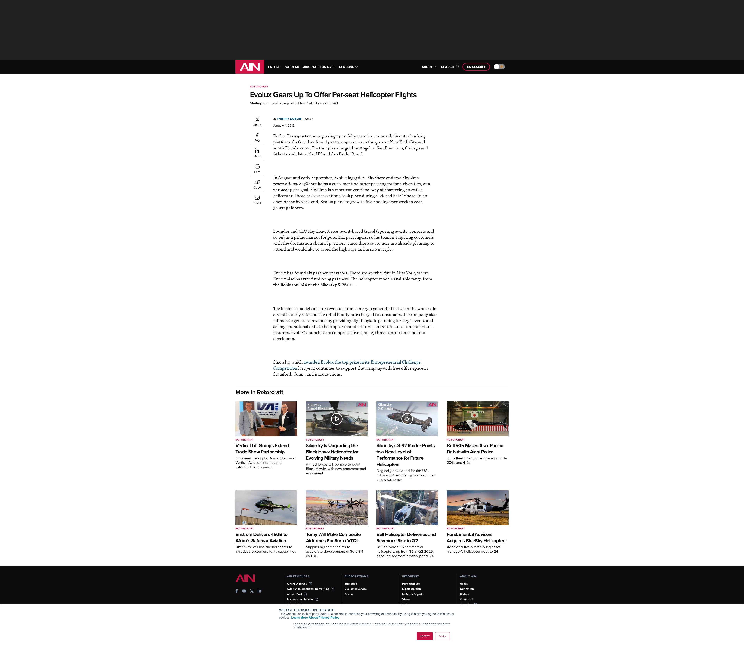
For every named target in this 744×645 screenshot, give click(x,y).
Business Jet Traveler (300, 599)
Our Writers (467, 589)
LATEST (274, 67)
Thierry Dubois (289, 119)
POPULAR (291, 67)
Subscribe (476, 66)
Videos (406, 599)
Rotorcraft (259, 86)
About (464, 583)
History (464, 594)
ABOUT (427, 67)
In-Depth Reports (412, 594)
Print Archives (411, 583)
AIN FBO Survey (297, 583)
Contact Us (467, 599)
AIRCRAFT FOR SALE (319, 67)
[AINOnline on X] (252, 591)
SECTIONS (346, 67)
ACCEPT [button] (425, 636)
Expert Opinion (411, 589)
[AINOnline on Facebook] (236, 591)
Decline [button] (442, 636)
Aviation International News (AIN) (308, 589)
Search (447, 67)
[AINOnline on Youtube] (244, 591)
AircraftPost (294, 594)
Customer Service (356, 589)
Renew (349, 594)
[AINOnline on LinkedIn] (259, 591)
